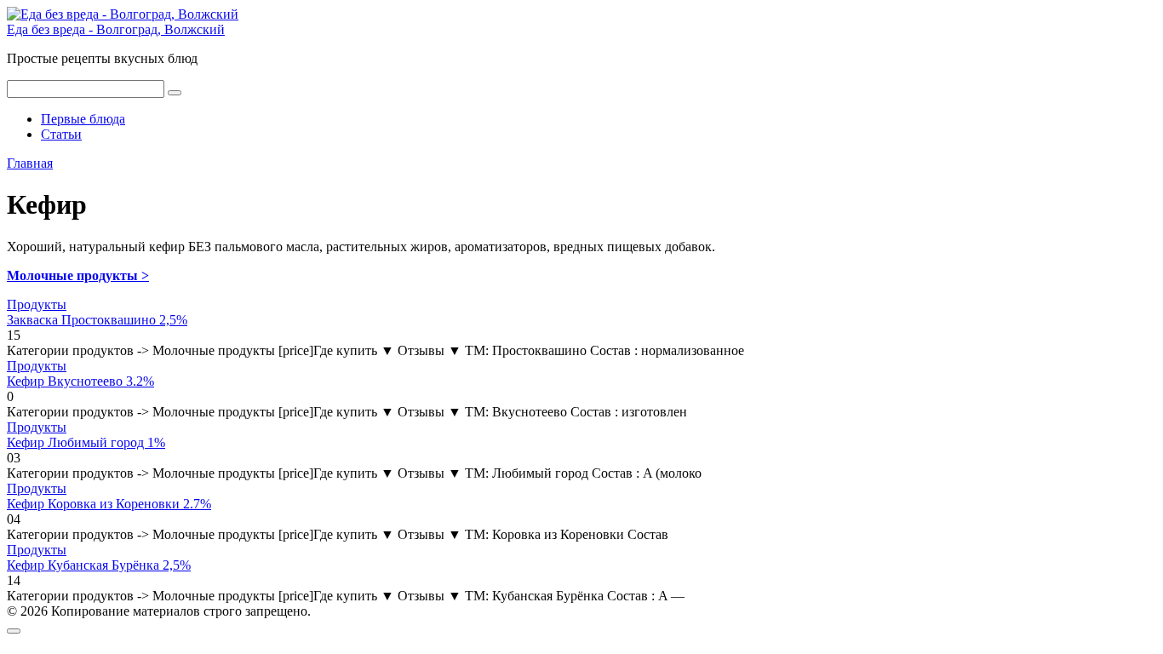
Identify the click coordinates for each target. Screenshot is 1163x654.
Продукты (36, 304)
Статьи (61, 134)
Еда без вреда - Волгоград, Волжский (116, 29)
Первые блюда (83, 119)
